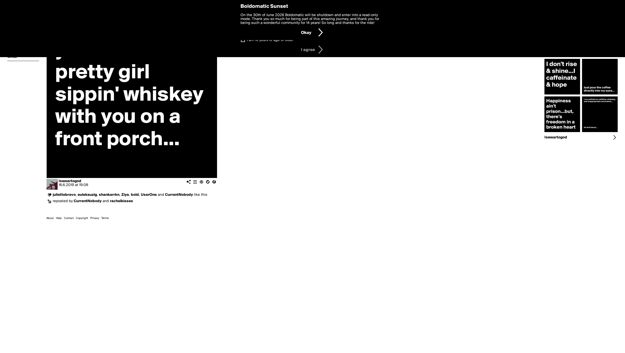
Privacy (94, 218)
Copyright (82, 218)
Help (59, 218)
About (50, 218)
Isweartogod (70, 181)
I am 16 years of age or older (270, 40)
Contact (69, 218)
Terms (105, 218)
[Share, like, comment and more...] (562, 94)
